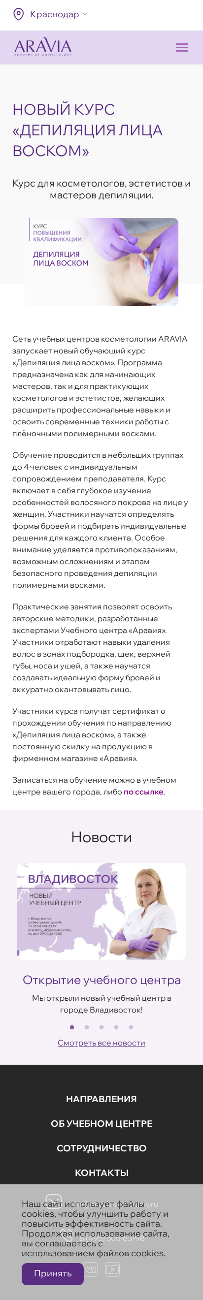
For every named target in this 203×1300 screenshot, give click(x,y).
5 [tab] (131, 1028)
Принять (52, 1273)
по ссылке (144, 791)
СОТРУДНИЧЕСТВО (102, 1148)
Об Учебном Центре (101, 1123)
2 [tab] (87, 1028)
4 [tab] (116, 1028)
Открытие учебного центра (102, 979)
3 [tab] (101, 1028)
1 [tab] (72, 1028)
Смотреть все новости (101, 1042)
